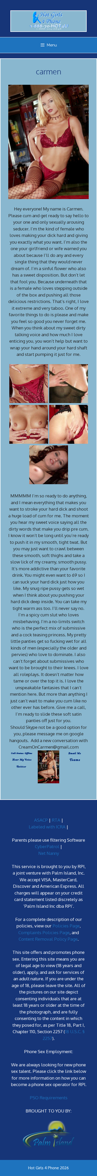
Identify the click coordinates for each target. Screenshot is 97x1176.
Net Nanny (48, 853)
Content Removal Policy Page (48, 939)
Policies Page (66, 925)
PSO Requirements (49, 1097)
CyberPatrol (47, 846)
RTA (56, 820)
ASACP (41, 820)
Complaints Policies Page (44, 932)
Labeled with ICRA (47, 826)
